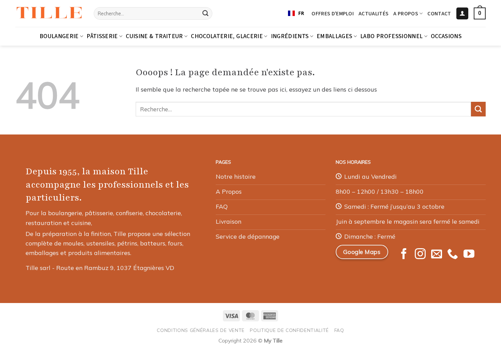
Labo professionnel (391, 36)
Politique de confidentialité (289, 330)
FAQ (339, 330)
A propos (405, 13)
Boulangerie (59, 36)
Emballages (334, 36)
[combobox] (296, 13)
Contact (439, 13)
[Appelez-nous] (452, 255)
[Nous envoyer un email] (436, 255)
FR (301, 13)
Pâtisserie (102, 36)
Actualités (374, 13)
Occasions (446, 36)
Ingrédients (290, 36)
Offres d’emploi (333, 13)
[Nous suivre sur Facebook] (403, 255)
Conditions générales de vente (201, 330)
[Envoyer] (205, 13)
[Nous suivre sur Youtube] (469, 255)
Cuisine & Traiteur (154, 36)
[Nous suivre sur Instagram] (420, 255)
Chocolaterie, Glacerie (227, 36)
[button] (462, 13)
